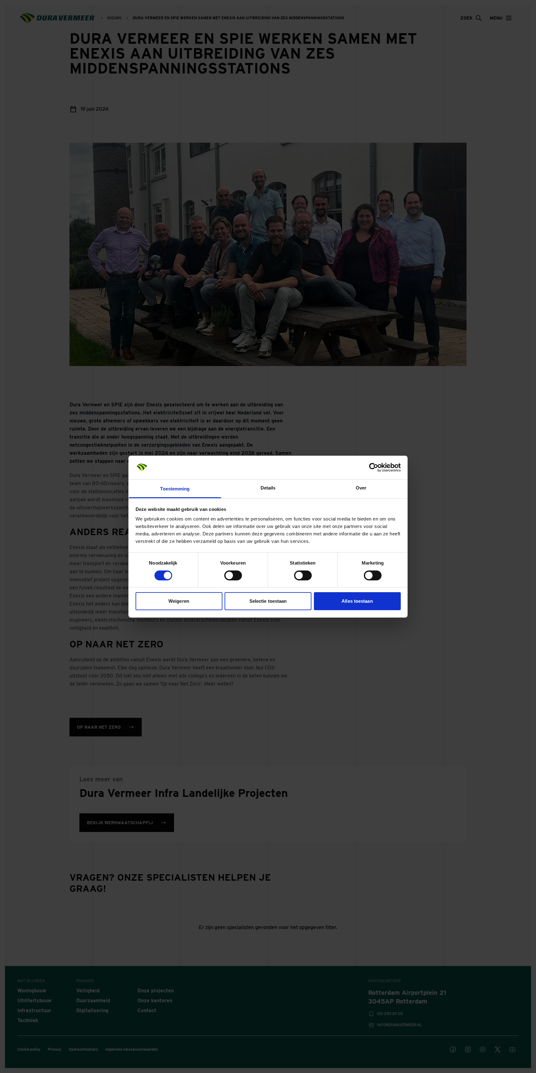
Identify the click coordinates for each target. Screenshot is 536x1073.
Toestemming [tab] (175, 488)
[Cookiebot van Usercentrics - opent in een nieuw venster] (373, 467)
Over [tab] (361, 487)
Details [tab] (268, 487)
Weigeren (178, 601)
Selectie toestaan (268, 601)
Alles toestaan (357, 601)
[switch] (233, 575)
